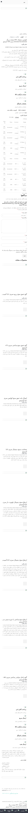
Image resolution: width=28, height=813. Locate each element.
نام (26, 235)
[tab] (17, 117)
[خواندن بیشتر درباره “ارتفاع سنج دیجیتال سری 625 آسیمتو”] (25, 583)
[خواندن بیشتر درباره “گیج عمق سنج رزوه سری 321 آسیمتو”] (25, 309)
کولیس (22, 37)
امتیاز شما (24, 212)
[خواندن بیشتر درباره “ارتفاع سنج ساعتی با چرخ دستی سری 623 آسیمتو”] (25, 641)
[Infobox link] (14, 77)
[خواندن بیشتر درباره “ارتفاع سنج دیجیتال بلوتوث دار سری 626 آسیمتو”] (25, 524)
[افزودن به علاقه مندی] (25, 306)
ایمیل (25, 242)
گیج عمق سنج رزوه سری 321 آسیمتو (14, 294)
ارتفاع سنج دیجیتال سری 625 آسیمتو (14, 560)
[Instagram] (24, 797)
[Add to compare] (25, 291)
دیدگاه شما (24, 217)
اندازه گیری (21, 112)
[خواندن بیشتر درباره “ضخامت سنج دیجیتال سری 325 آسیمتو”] (25, 466)
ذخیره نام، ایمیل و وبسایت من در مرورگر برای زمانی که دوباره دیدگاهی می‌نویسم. (14, 251)
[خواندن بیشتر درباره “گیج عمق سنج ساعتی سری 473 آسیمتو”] (25, 362)
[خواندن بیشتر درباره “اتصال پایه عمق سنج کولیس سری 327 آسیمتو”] (25, 413)
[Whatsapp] (20, 797)
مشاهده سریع (25, 313)
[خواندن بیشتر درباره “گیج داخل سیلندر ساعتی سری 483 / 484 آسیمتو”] (25, 696)
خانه (26, 37)
